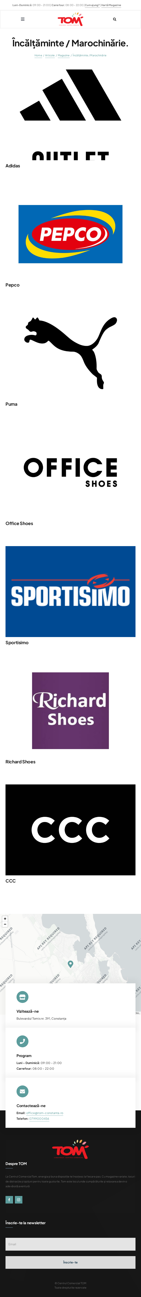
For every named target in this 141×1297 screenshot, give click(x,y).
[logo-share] (70, 547)
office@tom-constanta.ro (44, 1113)
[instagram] (18, 1200)
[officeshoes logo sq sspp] (70, 428)
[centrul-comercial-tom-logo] (70, 14)
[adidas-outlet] (70, 71)
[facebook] (9, 1200)
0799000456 (39, 1118)
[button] (70, 964)
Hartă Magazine (111, 5)
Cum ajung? (92, 5)
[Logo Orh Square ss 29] (70, 667)
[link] (39, 1118)
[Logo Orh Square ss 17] (70, 786)
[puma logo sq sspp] (70, 309)
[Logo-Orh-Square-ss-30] (70, 190)
